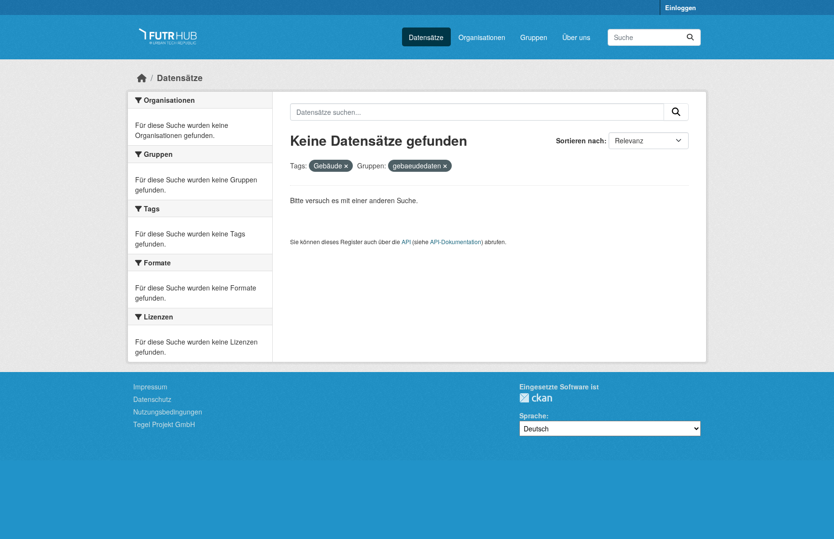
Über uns (576, 37)
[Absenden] (690, 37)
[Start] (142, 77)
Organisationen (482, 37)
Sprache (532, 415)
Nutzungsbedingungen (167, 411)
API (406, 241)
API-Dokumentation (455, 241)
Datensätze (426, 37)
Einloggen (680, 7)
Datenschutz (152, 399)
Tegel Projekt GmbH (164, 424)
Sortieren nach (580, 140)
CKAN (535, 398)
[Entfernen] (346, 166)
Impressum (150, 386)
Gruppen (533, 37)
